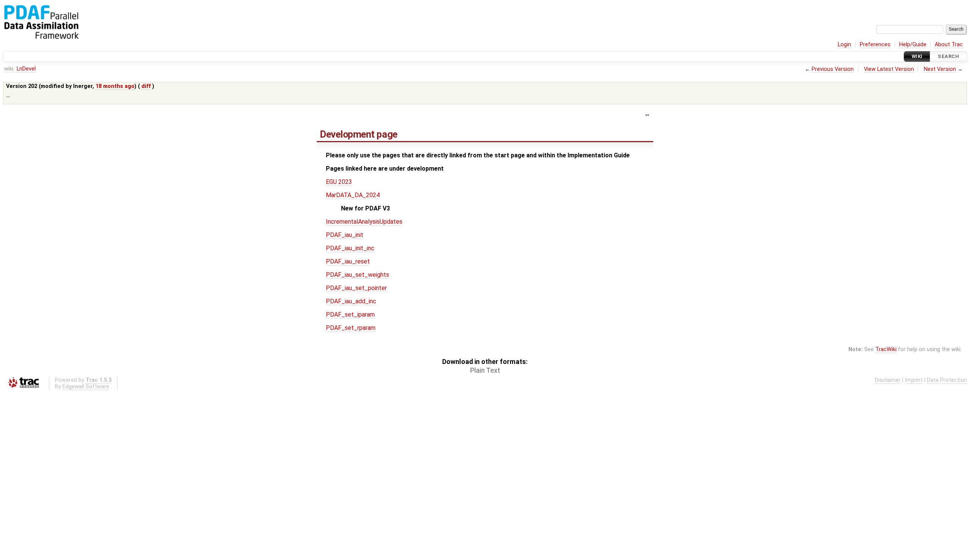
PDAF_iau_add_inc (351, 301)
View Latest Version (889, 69)
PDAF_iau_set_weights (357, 274)
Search (948, 56)
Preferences (875, 44)
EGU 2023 (339, 181)
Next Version (940, 69)
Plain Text (485, 370)
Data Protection (947, 380)
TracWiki (885, 349)
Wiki (917, 56)
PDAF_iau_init (344, 234)
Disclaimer (888, 380)
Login (844, 44)
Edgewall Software (86, 386)
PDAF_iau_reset (348, 261)
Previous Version (833, 69)
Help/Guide (912, 44)
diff (146, 86)
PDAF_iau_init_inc (350, 248)
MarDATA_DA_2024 (353, 195)
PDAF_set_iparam (350, 314)
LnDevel (26, 69)
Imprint (914, 380)
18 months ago (115, 86)
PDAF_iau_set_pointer (356, 288)
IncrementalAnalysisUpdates (364, 221)
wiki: (9, 69)
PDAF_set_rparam (350, 327)
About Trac (949, 44)
